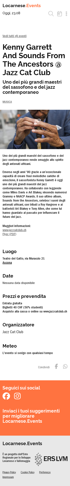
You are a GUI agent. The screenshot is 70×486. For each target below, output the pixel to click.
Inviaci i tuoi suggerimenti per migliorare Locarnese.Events (31, 416)
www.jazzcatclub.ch (14, 230)
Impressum (8, 477)
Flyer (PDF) (9, 234)
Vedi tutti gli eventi (15, 36)
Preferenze (45, 472)
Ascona (7, 263)
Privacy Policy (9, 472)
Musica (7, 102)
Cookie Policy (27, 472)
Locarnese (22, 5)
